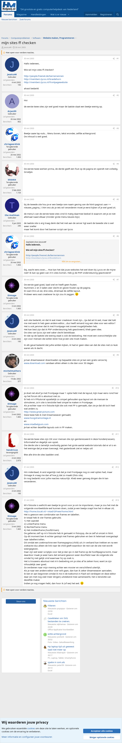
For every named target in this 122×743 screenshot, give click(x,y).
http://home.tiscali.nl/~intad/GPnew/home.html (48, 511)
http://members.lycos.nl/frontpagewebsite (46, 82)
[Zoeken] (118, 14)
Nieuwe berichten (9, 19)
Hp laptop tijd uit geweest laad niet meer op (61, 648)
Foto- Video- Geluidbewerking (61, 642)
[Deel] (114, 58)
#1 (118, 58)
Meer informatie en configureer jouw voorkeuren (27, 736)
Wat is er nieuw (58, 14)
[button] (69, 14)
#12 (117, 467)
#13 (117, 500)
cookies (31, 728)
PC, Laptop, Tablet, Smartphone (62, 658)
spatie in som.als (56, 662)
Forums (8, 14)
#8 (118, 315)
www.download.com (34, 363)
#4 (118, 164)
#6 (118, 236)
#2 (118, 95)
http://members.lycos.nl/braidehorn (42, 79)
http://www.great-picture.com (39, 411)
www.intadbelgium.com (36, 424)
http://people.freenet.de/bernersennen (44, 75)
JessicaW (7, 47)
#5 (118, 199)
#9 (118, 355)
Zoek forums (25, 19)
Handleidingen (38, 14)
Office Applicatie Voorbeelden (61, 629)
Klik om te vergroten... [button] (71, 261)
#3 (118, 128)
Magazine (21, 14)
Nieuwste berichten (55, 601)
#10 (117, 388)
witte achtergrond (57, 633)
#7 (118, 279)
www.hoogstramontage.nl (37, 417)
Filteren (51, 605)
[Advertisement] (55, 30)
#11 (117, 434)
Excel (50, 613)
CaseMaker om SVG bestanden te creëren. (59, 620)
